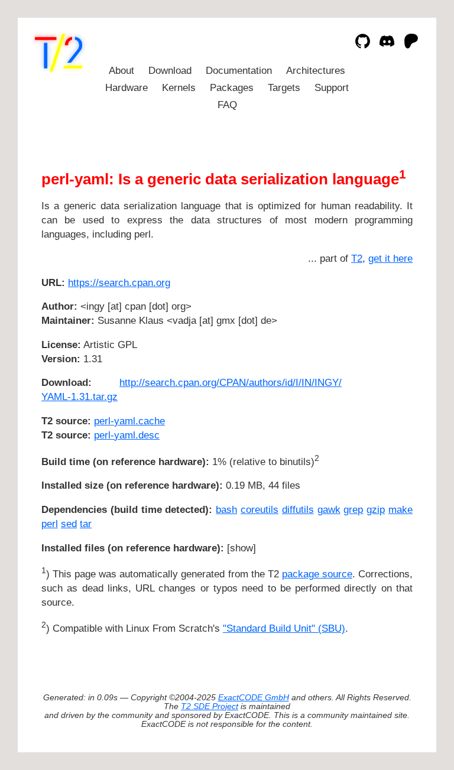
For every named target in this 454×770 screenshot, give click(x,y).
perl (49, 523)
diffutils (298, 509)
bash (226, 509)
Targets (284, 87)
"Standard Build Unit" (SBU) (284, 628)
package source (317, 574)
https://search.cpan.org (119, 282)
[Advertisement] (377, 353)
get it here (390, 258)
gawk (328, 509)
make (400, 509)
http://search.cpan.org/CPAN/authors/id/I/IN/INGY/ (230, 382)
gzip (376, 509)
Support (331, 87)
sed (69, 523)
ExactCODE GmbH (253, 697)
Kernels (179, 87)
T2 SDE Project (209, 706)
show (241, 548)
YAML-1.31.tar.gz (79, 396)
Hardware (126, 87)
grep (353, 509)
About (121, 70)
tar (86, 523)
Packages (232, 87)
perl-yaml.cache (129, 421)
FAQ (227, 105)
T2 (356, 258)
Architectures (315, 70)
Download (170, 70)
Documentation (239, 70)
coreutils (259, 509)
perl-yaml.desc (127, 435)
